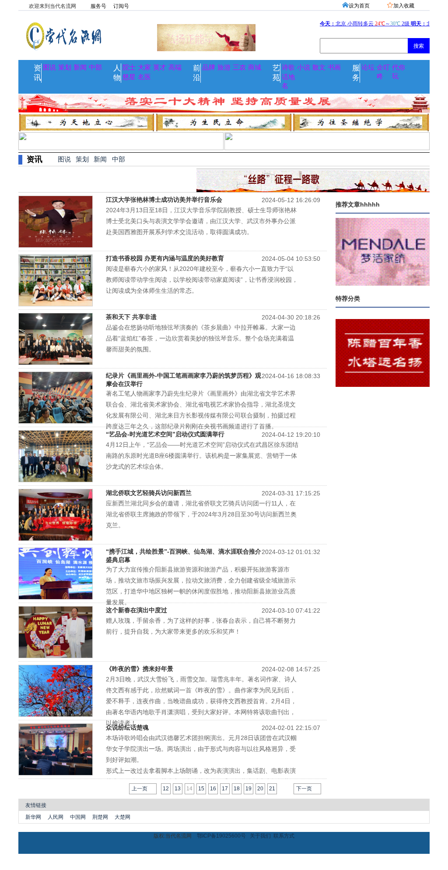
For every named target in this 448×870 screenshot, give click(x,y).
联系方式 (283, 836)
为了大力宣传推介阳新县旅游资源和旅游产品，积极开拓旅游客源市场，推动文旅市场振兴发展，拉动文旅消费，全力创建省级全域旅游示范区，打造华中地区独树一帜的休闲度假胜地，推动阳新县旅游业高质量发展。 (201, 582)
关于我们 (260, 836)
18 (237, 789)
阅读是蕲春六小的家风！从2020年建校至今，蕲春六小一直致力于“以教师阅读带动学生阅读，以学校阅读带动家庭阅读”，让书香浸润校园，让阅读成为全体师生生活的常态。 (202, 279)
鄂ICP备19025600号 (221, 836)
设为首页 (359, 6)
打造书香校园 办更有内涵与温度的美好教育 (165, 258)
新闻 (80, 67)
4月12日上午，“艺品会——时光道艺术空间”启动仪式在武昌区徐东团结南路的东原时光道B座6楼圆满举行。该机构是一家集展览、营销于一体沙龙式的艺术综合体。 (202, 455)
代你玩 (398, 72)
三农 (239, 67)
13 (178, 789)
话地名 (288, 81)
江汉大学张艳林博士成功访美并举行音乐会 (164, 199)
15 (201, 789)
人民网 (55, 817)
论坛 (367, 67)
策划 (64, 67)
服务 (356, 73)
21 (272, 789)
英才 (159, 67)
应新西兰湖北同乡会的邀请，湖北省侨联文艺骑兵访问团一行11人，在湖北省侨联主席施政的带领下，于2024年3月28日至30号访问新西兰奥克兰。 (201, 514)
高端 (175, 67)
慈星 (129, 77)
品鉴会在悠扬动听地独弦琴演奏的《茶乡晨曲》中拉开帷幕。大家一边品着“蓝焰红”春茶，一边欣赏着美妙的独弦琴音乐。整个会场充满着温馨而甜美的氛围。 (201, 338)
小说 (303, 67)
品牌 (208, 67)
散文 (319, 67)
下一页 (304, 789)
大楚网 (122, 817)
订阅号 (121, 6)
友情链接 (35, 805)
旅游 (224, 67)
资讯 (37, 73)
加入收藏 (403, 6)
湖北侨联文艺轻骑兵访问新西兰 (149, 492)
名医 (144, 77)
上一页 (139, 789)
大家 (144, 67)
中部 (95, 67)
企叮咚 (383, 72)
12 (166, 789)
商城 (254, 67)
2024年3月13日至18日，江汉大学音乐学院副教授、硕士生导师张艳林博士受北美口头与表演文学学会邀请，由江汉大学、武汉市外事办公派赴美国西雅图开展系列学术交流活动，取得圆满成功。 (201, 221)
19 (248, 789)
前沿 (196, 73)
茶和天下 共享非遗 (131, 316)
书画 (334, 67)
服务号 (98, 6)
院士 (129, 67)
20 (260, 789)
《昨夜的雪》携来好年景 (139, 668)
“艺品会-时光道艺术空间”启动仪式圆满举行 (165, 434)
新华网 (33, 817)
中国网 (78, 817)
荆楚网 (100, 817)
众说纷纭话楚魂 (127, 727)
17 (225, 789)
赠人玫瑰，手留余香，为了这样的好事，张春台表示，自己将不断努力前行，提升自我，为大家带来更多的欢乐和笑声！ (201, 626)
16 (213, 789)
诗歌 (288, 67)
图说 (49, 67)
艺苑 (276, 73)
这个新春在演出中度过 (136, 610)
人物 (117, 73)
